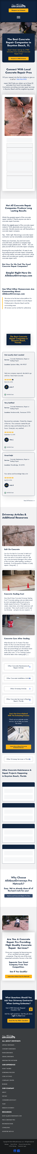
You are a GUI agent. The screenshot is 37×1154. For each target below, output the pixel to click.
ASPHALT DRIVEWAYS (8, 1045)
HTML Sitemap (12, 1146)
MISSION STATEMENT (8, 1108)
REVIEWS (4, 1084)
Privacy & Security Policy (25, 1144)
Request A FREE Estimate (18, 58)
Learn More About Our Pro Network (18, 976)
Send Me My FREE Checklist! (18, 1020)
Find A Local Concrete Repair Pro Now (18, 896)
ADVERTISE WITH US (8, 1131)
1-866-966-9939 (21, 79)
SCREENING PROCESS (8, 1072)
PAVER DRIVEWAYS (7, 1053)
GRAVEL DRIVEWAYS (8, 1056)
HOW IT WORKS (6, 1068)
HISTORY (4, 1096)
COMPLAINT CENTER (8, 1080)
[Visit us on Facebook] (18, 1150)
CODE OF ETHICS (7, 1076)
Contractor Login (22, 1146)
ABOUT (4, 1092)
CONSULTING (6, 1127)
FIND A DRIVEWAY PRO (8, 1120)
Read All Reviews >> (29, 500)
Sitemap (6, 1144)
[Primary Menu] (18, 17)
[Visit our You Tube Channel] (14, 1150)
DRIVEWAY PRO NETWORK (9, 1060)
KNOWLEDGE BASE (7, 1124)
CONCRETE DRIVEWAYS (9, 1049)
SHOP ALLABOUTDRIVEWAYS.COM (12, 1116)
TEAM (3, 1104)
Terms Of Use (13, 1144)
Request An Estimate (18, 10)
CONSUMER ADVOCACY (9, 1100)
